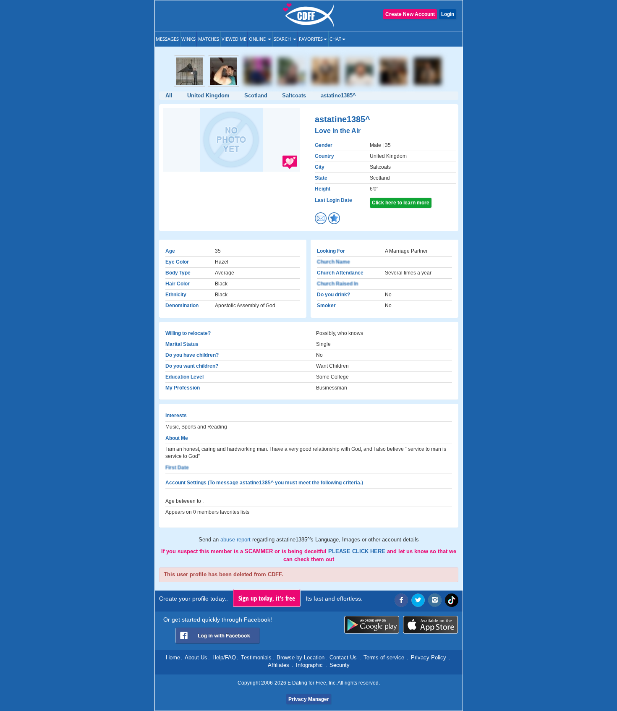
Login (447, 14)
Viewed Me (234, 39)
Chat (335, 39)
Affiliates (278, 665)
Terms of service (383, 657)
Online (258, 39)
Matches (208, 39)
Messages (167, 39)
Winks (188, 39)
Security (339, 665)
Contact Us (343, 657)
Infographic (309, 665)
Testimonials (256, 657)
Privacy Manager (308, 699)
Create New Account (410, 14)
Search (283, 39)
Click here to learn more (400, 203)
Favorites (311, 39)
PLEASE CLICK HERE (357, 551)
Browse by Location (300, 657)
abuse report (236, 539)
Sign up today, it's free (266, 598)
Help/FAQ (224, 657)
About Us (196, 657)
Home (173, 657)
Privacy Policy (428, 657)
